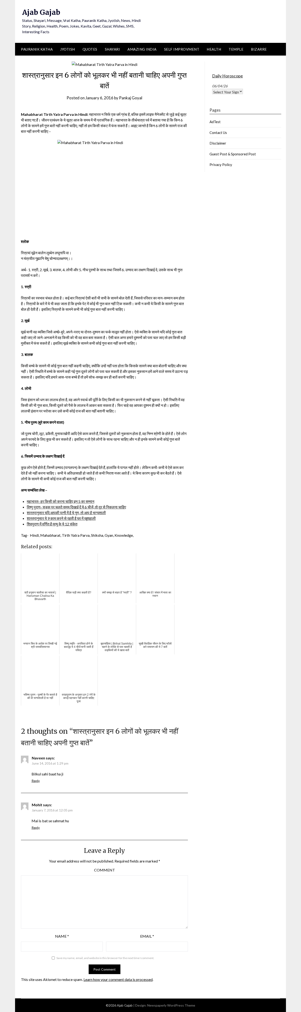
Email (147, 936)
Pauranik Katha (37, 49)
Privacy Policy (221, 164)
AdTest (215, 122)
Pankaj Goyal (130, 97)
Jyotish (67, 49)
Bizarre (259, 49)
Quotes (90, 49)
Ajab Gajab (41, 12)
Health (214, 49)
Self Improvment (181, 49)
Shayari (112, 49)
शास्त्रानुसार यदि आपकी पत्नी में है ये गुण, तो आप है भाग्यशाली (66, 512)
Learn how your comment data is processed (118, 979)
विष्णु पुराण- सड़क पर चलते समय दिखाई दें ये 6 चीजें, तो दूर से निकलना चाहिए (76, 507)
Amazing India (142, 49)
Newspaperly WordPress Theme (171, 1005)
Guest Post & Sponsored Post (233, 154)
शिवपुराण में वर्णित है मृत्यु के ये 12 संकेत (52, 524)
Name (62, 936)
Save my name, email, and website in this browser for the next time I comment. (105, 958)
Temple (236, 49)
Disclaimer (218, 143)
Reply (36, 781)
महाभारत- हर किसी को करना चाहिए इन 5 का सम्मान (60, 501)
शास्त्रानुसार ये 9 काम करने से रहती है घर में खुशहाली (61, 518)
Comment (104, 870)
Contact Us (218, 132)
